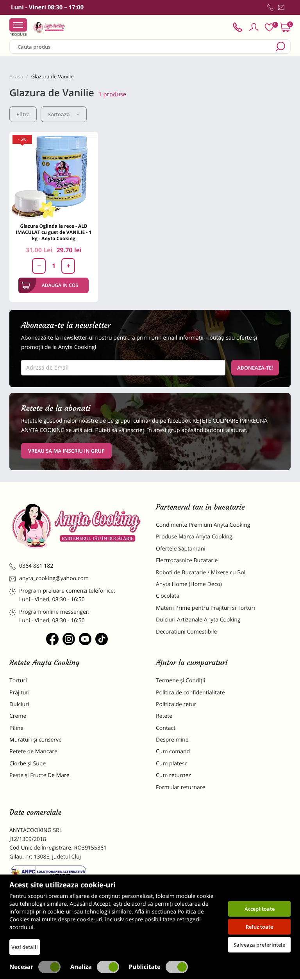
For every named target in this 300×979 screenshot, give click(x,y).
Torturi (18, 680)
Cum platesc (171, 763)
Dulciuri (19, 704)
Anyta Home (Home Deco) (189, 584)
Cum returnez (173, 775)
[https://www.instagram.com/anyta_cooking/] (68, 639)
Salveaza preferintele (259, 944)
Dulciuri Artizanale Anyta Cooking (198, 619)
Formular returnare (180, 787)
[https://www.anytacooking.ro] (49, 27)
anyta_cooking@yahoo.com (54, 578)
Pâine (16, 728)
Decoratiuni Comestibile (186, 632)
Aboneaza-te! (255, 367)
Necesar (21, 967)
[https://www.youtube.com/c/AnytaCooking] (85, 639)
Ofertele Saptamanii (181, 548)
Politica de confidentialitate (190, 692)
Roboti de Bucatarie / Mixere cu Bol (200, 572)
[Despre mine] (289, 9)
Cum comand (173, 751)
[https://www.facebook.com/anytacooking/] (52, 639)
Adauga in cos (60, 285)
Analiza (81, 967)
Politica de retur (176, 704)
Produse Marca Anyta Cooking (194, 536)
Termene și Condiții (180, 680)
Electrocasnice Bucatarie (187, 560)
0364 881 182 (36, 566)
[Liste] (269, 27)
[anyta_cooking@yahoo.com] (281, 7)
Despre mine (172, 740)
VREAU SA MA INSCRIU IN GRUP (66, 450)
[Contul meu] (254, 27)
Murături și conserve (35, 740)
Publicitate (145, 967)
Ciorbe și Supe (27, 763)
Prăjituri (19, 692)
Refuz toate (259, 926)
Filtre (23, 114)
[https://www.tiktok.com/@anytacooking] (101, 639)
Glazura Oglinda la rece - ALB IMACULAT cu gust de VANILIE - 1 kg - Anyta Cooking (54, 232)
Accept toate (260, 908)
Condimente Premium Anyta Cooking (203, 525)
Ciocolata (167, 596)
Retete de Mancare (33, 751)
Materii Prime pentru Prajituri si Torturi (205, 608)
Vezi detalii (24, 947)
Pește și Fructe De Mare (39, 775)
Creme (17, 716)
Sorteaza (59, 114)
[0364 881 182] (270, 7)
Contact (165, 728)
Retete (164, 716)
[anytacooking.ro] (76, 525)
